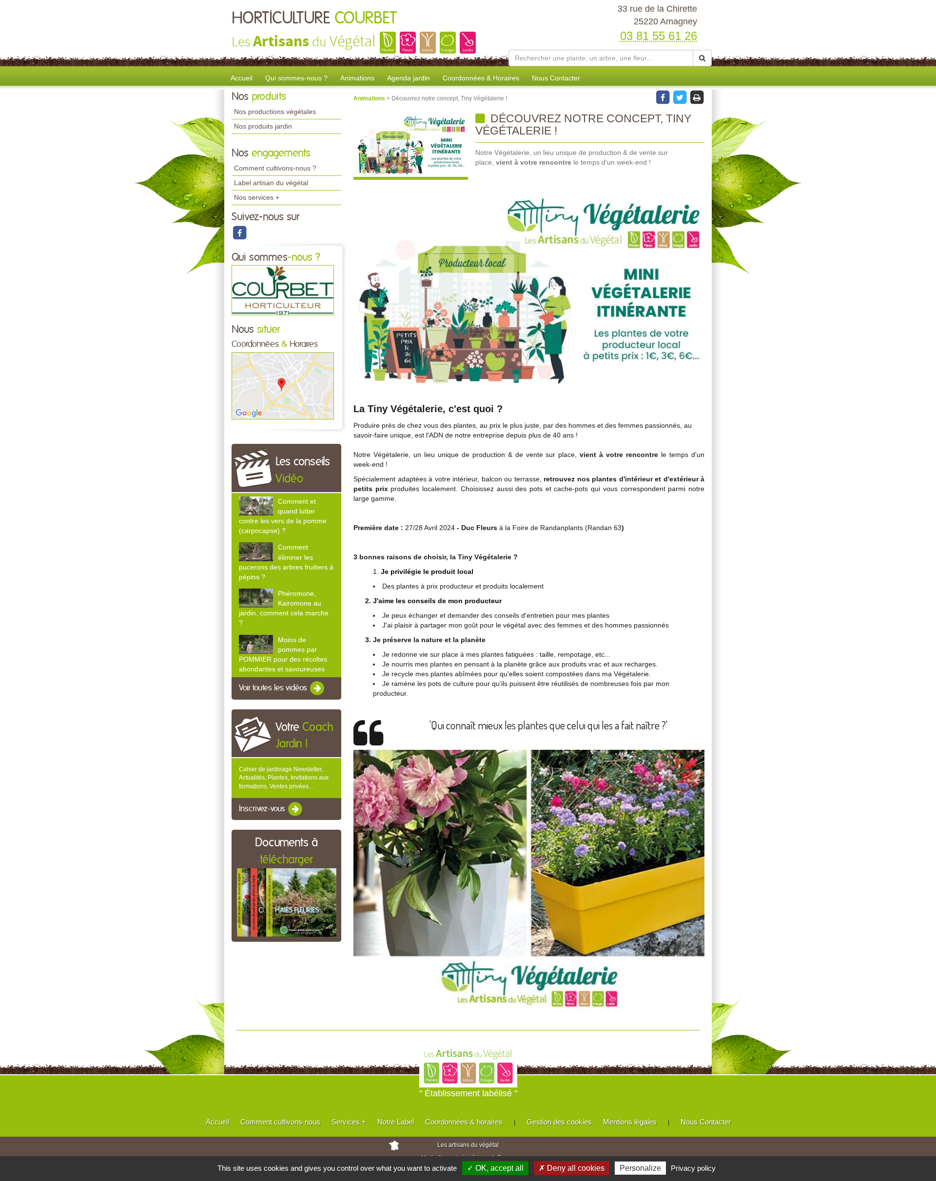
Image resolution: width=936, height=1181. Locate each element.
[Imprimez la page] (696, 97)
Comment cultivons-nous (280, 1122)
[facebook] (239, 232)
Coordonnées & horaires (464, 1122)
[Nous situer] (283, 385)
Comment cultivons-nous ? (275, 168)
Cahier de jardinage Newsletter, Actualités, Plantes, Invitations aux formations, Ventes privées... (284, 777)
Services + (349, 1122)
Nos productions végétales (275, 111)
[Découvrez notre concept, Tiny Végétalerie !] (410, 146)
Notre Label (395, 1122)
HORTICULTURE (314, 18)
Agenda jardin (408, 78)
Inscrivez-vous (263, 809)
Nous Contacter (556, 78)
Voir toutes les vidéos (274, 688)
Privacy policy (693, 1168)
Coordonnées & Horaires (481, 78)
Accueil (242, 78)
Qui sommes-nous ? (296, 78)
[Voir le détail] (256, 505)
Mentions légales (630, 1122)
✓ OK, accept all (495, 1168)
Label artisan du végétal (271, 183)
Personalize (640, 1168)
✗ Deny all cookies (571, 1168)
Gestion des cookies (559, 1122)
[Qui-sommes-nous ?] (283, 289)
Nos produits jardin (263, 126)
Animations (357, 78)
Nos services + (256, 197)
